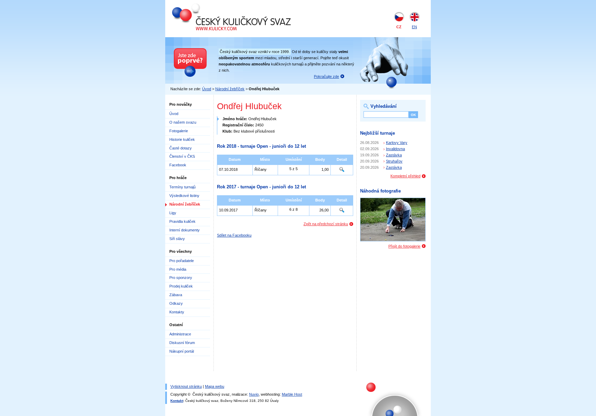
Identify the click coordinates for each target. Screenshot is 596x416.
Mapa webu (214, 386)
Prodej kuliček (181, 286)
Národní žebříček (230, 89)
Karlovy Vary (396, 143)
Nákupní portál (181, 351)
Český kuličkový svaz (204, 6)
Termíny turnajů (182, 187)
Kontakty (176, 312)
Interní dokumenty (184, 230)
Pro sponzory (180, 277)
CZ (398, 27)
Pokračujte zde (326, 76)
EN (414, 27)
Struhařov (394, 161)
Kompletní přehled (405, 176)
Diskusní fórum (182, 343)
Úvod (206, 89)
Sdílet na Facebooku (234, 235)
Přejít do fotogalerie (404, 246)
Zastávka (394, 155)
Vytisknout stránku (186, 386)
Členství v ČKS (182, 156)
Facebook (177, 165)
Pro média (177, 269)
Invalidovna (395, 149)
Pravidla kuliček (182, 221)
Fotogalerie (178, 131)
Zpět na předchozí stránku (326, 224)
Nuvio (254, 394)
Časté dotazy (180, 148)
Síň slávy (177, 239)
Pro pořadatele (181, 261)
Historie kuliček (182, 139)
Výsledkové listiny (184, 196)
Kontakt (176, 401)
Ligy (172, 213)
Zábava (175, 295)
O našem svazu (182, 122)
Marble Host (292, 394)
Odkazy (176, 303)
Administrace (180, 334)
